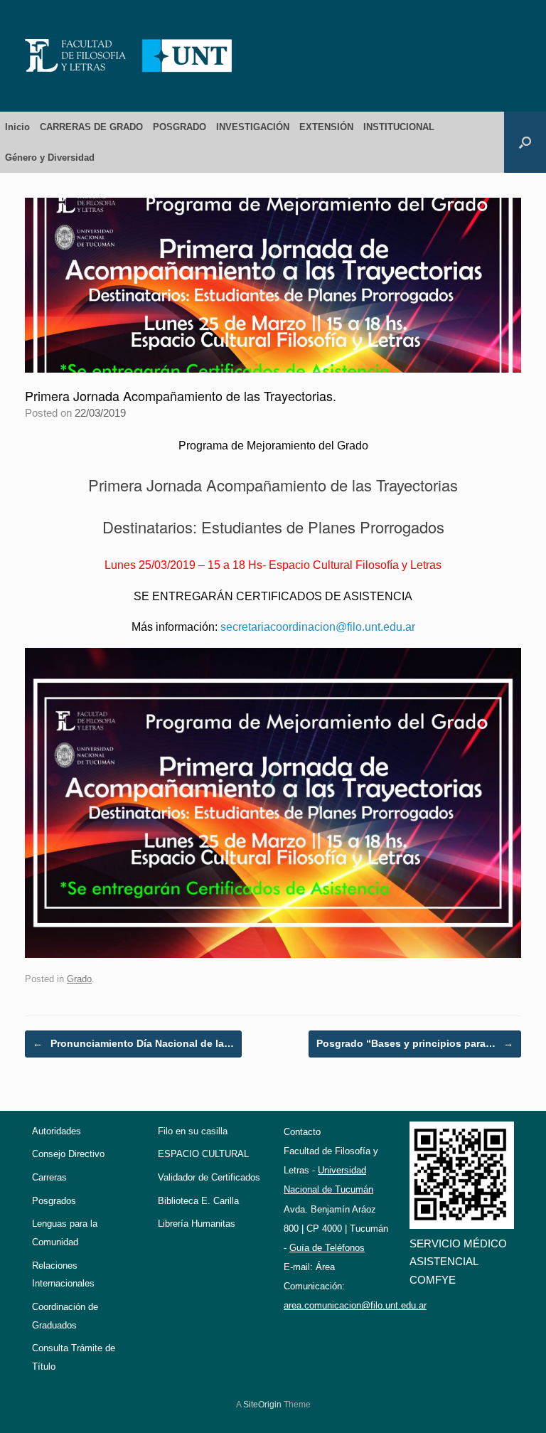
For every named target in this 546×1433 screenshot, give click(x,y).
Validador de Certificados (209, 1177)
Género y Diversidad (50, 157)
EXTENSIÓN (326, 127)
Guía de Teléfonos (327, 1247)
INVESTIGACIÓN (252, 127)
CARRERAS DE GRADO (91, 127)
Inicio (17, 127)
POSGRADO (179, 127)
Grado (79, 979)
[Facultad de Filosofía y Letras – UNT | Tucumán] (128, 55)
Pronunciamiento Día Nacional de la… (133, 1043)
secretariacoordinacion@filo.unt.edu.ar (317, 627)
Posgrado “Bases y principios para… (414, 1043)
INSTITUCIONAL (398, 127)
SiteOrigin (262, 1404)
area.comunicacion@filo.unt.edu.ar (355, 1305)
